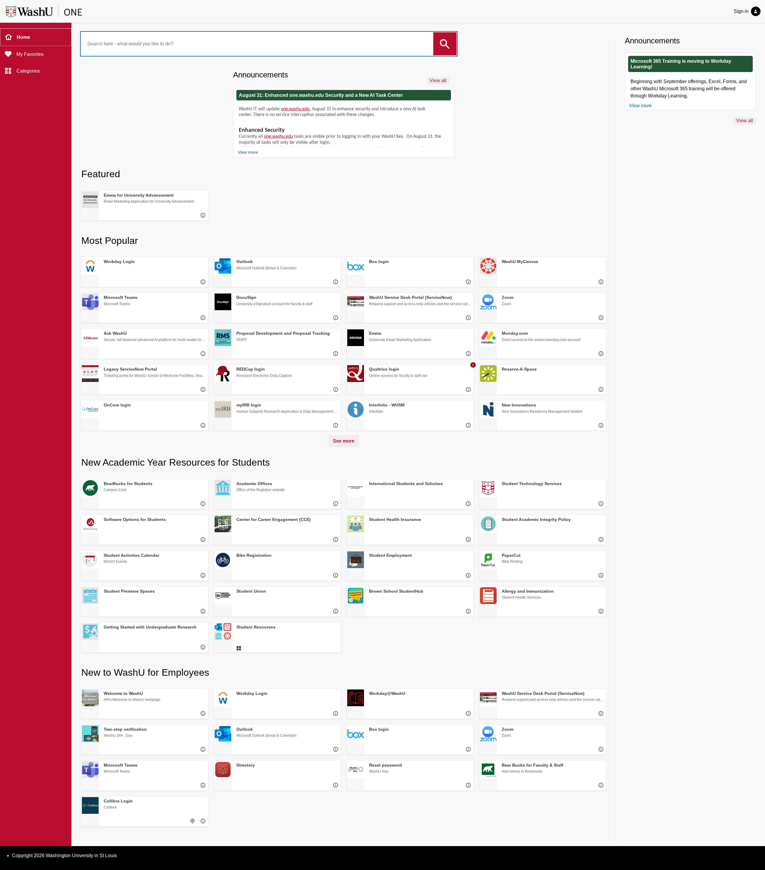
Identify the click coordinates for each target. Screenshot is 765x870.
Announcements (260, 74)
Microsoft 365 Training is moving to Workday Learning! (681, 64)
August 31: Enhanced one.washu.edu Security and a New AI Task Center (321, 95)
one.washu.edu (295, 109)
